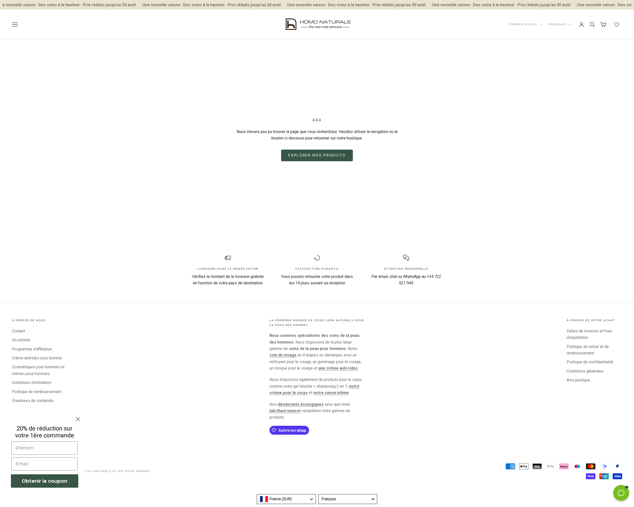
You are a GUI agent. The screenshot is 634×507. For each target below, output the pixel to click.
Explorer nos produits (317, 155)
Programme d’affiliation (32, 349)
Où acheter (21, 340)
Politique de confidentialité (590, 362)
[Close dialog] (78, 419)
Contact (18, 331)
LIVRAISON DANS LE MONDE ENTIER (227, 269)
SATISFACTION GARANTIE (317, 269)
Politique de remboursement (36, 391)
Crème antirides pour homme (37, 358)
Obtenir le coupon (44, 481)
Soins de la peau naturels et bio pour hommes (105, 471)
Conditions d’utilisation (31, 382)
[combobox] (286, 499)
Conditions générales (585, 371)
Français (557, 24)
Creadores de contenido (32, 400)
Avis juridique (578, 380)
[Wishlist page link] (616, 24)
